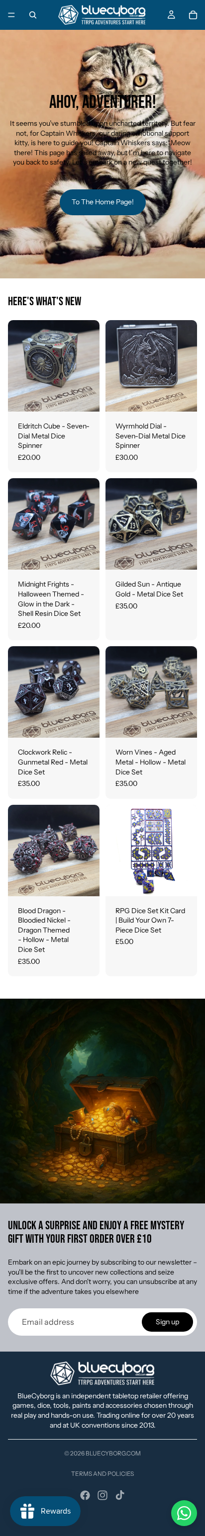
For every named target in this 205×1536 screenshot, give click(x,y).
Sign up (167, 1321)
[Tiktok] (120, 1495)
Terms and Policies (102, 1473)
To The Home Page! (103, 201)
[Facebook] (85, 1495)
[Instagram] (102, 1495)
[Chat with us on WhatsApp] (184, 1513)
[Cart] (193, 15)
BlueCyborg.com (113, 1453)
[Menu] (11, 14)
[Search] (33, 15)
